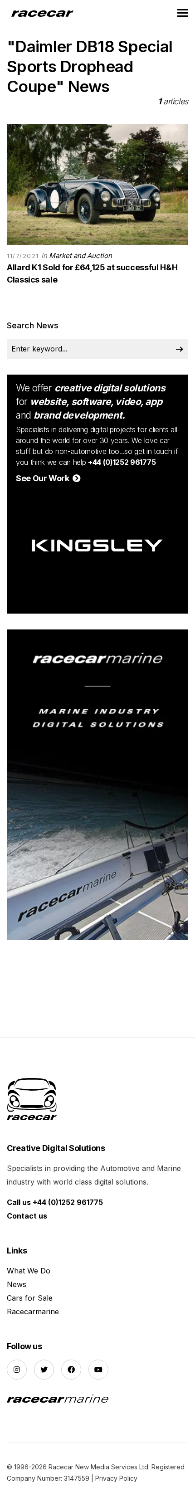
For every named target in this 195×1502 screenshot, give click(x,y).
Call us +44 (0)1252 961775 (55, 1202)
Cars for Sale (30, 1297)
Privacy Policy (116, 1478)
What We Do (28, 1270)
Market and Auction (80, 255)
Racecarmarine (33, 1311)
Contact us (27, 1215)
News (16, 1284)
